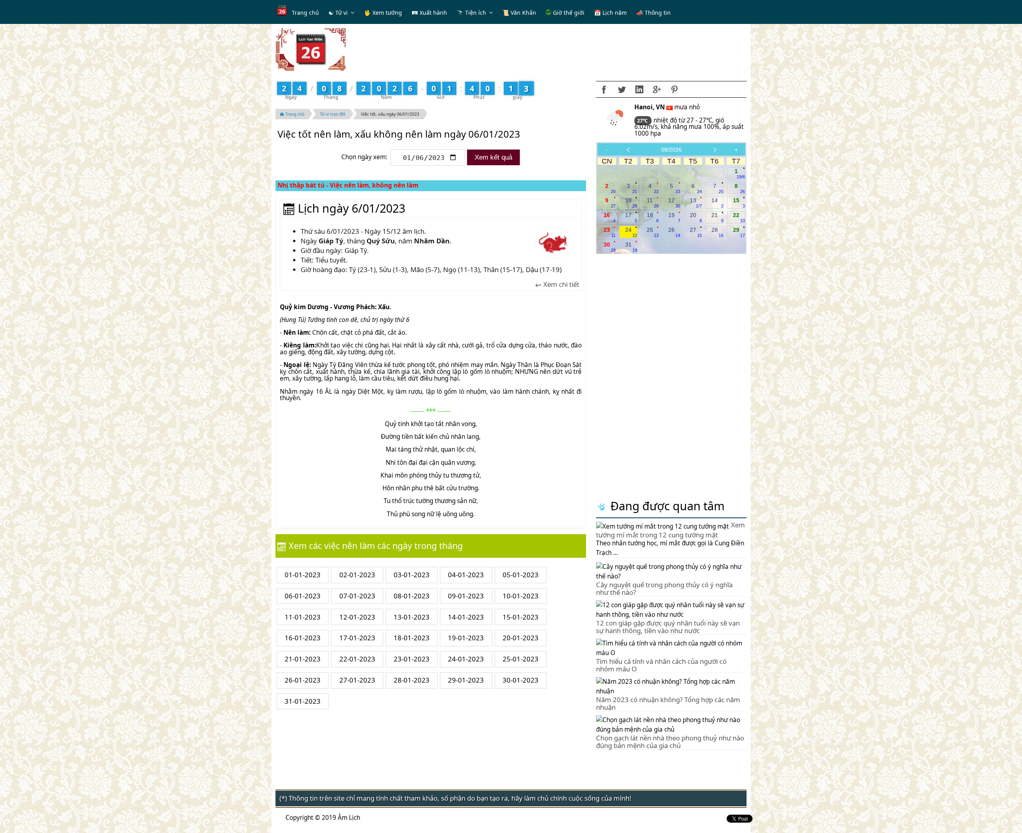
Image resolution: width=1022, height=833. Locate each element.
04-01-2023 (466, 574)
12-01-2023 (357, 617)
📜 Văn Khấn (519, 12)
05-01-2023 (521, 574)
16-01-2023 (303, 637)
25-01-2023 (521, 658)
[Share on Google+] (657, 89)
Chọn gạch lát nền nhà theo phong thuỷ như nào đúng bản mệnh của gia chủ (670, 741)
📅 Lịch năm (610, 12)
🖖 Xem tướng (383, 12)
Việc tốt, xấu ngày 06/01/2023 (390, 114)
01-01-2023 (303, 574)
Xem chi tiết (560, 284)
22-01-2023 (357, 658)
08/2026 (671, 149)
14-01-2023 (466, 617)
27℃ (643, 120)
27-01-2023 (357, 680)
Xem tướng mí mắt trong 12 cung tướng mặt (670, 529)
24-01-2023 (466, 658)
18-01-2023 (412, 637)
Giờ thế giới (567, 12)
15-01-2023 (521, 617)
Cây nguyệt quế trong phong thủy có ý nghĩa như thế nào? (664, 588)
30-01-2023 (521, 680)
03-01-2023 (412, 574)
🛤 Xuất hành (429, 12)
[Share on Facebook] (604, 89)
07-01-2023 (357, 595)
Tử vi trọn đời (332, 114)
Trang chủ (305, 12)
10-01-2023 (521, 595)
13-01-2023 (412, 617)
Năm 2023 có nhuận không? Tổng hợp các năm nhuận (668, 703)
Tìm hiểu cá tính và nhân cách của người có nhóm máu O (661, 665)
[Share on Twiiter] (622, 89)
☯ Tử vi (338, 12)
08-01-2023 (412, 595)
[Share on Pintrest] (674, 89)
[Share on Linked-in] (639, 89)
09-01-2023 (466, 595)
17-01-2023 (357, 637)
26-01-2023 (303, 680)
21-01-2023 (303, 658)
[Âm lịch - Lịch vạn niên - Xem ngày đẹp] (310, 49)
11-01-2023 (303, 617)
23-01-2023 (412, 658)
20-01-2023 (521, 637)
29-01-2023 (466, 680)
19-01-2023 (466, 637)
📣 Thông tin (653, 12)
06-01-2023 (303, 595)
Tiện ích (475, 12)
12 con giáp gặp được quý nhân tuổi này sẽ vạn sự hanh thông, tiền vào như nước (668, 626)
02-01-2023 (357, 574)
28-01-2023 (412, 680)
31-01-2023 (303, 701)
